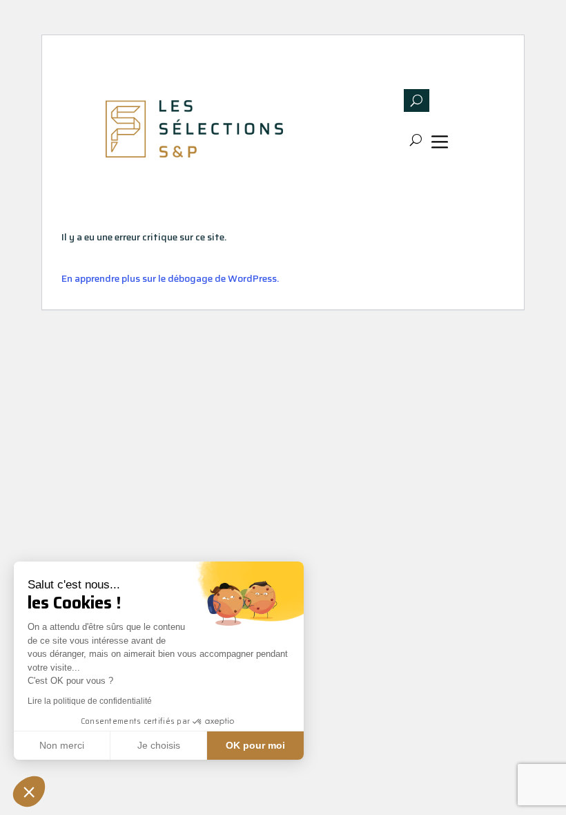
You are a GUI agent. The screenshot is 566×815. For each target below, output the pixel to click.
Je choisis (158, 745)
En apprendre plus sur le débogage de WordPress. (170, 278)
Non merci (61, 745)
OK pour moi (255, 745)
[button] (29, 791)
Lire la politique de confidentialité (90, 701)
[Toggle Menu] (442, 144)
